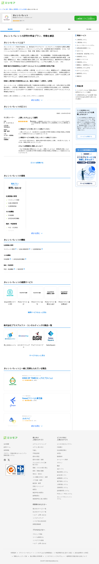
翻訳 (58, 466)
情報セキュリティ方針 (20, 556)
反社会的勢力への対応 (81, 553)
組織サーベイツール (82, 59)
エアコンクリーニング (39, 444)
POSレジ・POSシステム (64, 493)
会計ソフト (60, 469)
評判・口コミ (29, 29)
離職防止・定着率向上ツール (85, 65)
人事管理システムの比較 (20, 9)
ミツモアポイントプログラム (54, 556)
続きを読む (35, 100)
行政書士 (59, 447)
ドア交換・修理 (37, 480)
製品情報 (10, 29)
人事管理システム (82, 39)
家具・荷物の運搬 (38, 471)
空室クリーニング (38, 486)
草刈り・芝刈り (37, 474)
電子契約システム (62, 481)
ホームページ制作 (62, 459)
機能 (69, 29)
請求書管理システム (63, 490)
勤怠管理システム (62, 472)
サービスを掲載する (86, 136)
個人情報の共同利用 (36, 556)
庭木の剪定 (36, 456)
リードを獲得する (38, 537)
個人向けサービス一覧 (39, 508)
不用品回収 (36, 453)
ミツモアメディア (38, 518)
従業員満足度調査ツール (83, 48)
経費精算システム (62, 478)
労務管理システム (82, 62)
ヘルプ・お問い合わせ (39, 515)
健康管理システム (82, 73)
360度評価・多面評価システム (85, 53)
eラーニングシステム (83, 70)
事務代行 (79, 76)
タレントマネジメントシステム (85, 45)
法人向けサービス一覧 (39, 512)
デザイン (59, 462)
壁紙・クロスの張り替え (40, 467)
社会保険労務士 (62, 450)
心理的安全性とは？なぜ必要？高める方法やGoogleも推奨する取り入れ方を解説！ (86, 97)
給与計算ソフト (62, 475)
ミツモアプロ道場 (38, 540)
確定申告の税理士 (38, 492)
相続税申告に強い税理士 (40, 499)
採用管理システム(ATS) (83, 68)
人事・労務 (8, 9)
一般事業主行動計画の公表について (76, 556)
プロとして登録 (37, 534)
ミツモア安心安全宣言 (39, 521)
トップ (2, 9)
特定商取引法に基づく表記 (64, 553)
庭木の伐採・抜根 (38, 459)
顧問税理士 (36, 495)
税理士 (35, 489)
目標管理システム (82, 56)
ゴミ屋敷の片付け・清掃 (40, 477)
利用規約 (13, 553)
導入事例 (89, 29)
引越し (35, 450)
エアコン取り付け (38, 447)
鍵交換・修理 (37, 483)
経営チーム (7, 447)
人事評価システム (82, 42)
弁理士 (59, 453)
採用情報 (6, 450)
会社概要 (6, 444)
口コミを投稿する (37, 163)
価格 (49, 29)
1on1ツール (80, 51)
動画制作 (59, 456)
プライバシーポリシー (25, 553)
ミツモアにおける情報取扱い (44, 553)
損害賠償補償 (37, 524)
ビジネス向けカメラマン (64, 444)
